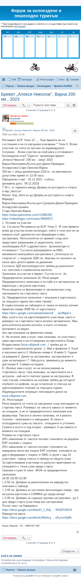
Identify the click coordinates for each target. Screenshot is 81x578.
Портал (10, 86)
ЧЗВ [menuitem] (13, 79)
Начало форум (25, 86)
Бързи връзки (4, 79)
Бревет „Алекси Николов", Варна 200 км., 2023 (30, 130)
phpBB (29, 576)
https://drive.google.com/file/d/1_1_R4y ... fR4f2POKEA (37, 509)
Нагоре (77, 532)
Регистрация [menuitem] (47, 79)
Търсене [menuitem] (77, 86)
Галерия (74, 79)
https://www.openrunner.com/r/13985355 (27, 214)
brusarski (15, 118)
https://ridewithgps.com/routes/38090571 (27, 218)
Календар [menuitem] (26, 79)
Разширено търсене (74, 105)
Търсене (68, 105)
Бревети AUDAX (63, 86)
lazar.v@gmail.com (14, 395)
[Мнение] (3, 134)
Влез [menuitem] (61, 79)
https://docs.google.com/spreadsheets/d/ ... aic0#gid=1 (36, 313)
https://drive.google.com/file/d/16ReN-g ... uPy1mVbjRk (37, 517)
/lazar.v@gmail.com (33, 344)
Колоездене (44, 86)
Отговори (9, 105)
